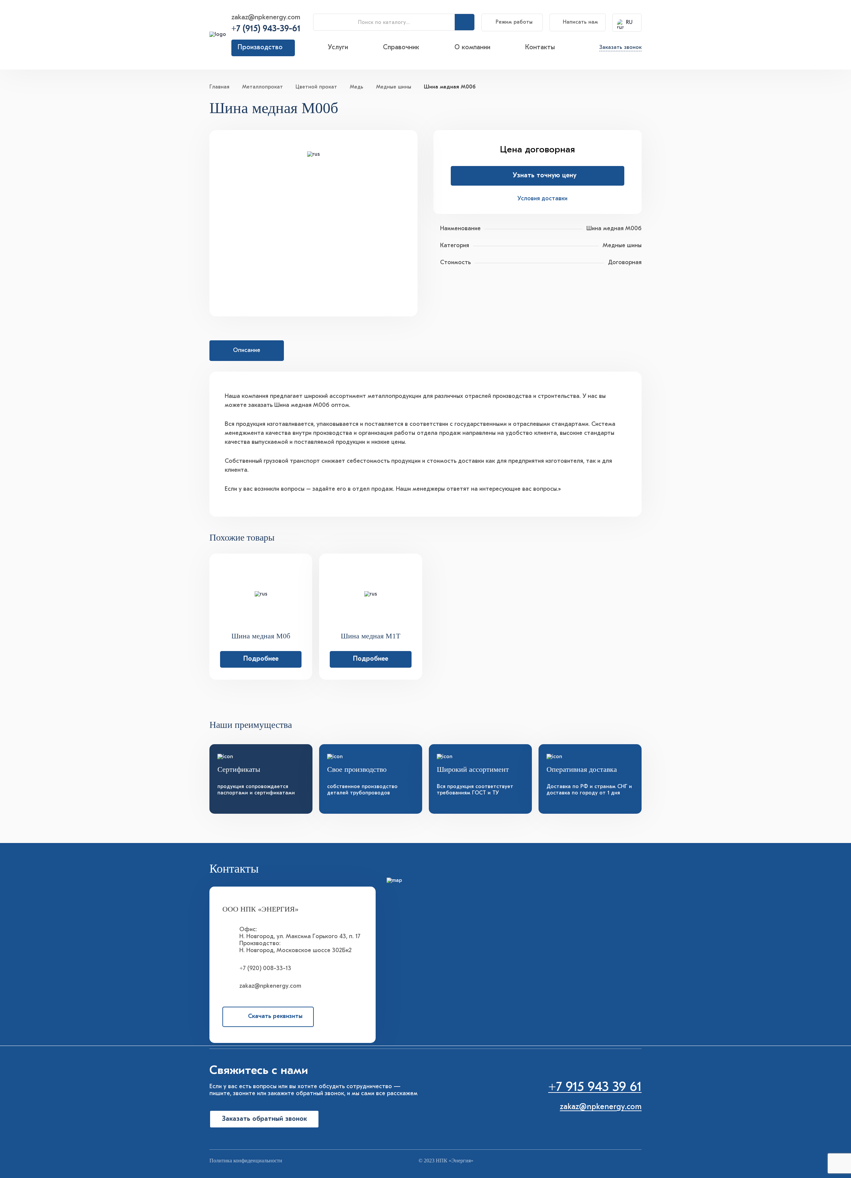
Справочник (401, 47)
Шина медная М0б (260, 636)
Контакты (540, 47)
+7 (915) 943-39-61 (266, 29)
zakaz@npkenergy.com (265, 17)
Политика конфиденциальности (245, 1160)
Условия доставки (542, 199)
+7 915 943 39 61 (595, 1087)
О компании (472, 47)
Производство (260, 47)
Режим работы (514, 22)
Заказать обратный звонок (264, 1119)
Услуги (338, 47)
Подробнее (261, 659)
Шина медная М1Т (370, 636)
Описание (246, 351)
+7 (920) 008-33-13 (265, 969)
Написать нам (580, 22)
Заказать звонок (620, 47)
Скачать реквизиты (275, 1017)
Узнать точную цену (544, 175)
